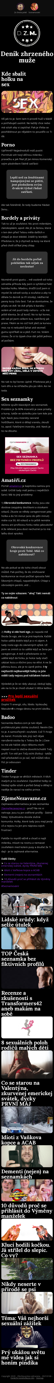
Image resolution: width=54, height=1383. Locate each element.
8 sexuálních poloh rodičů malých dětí (24, 1045)
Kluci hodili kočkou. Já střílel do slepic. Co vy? (25, 1250)
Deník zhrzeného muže (27, 57)
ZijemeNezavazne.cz (13, 808)
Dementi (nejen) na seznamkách (23, 874)
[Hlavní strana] (27, 49)
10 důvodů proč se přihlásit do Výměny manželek (25, 880)
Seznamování (34, 12)
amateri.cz (15, 486)
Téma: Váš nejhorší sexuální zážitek (24, 1321)
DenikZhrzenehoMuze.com (22, 1378)
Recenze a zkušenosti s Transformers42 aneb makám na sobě (21, 1003)
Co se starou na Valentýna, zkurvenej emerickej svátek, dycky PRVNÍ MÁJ (24, 864)
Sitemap (40, 1378)
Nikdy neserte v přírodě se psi (21, 1287)
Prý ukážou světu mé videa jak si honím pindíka (23, 1357)
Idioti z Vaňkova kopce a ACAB (22, 870)
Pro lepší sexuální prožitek (19, 698)
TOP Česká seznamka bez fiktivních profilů (22, 958)
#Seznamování (10, 886)
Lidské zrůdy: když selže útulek (25, 922)
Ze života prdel (20, 12)
